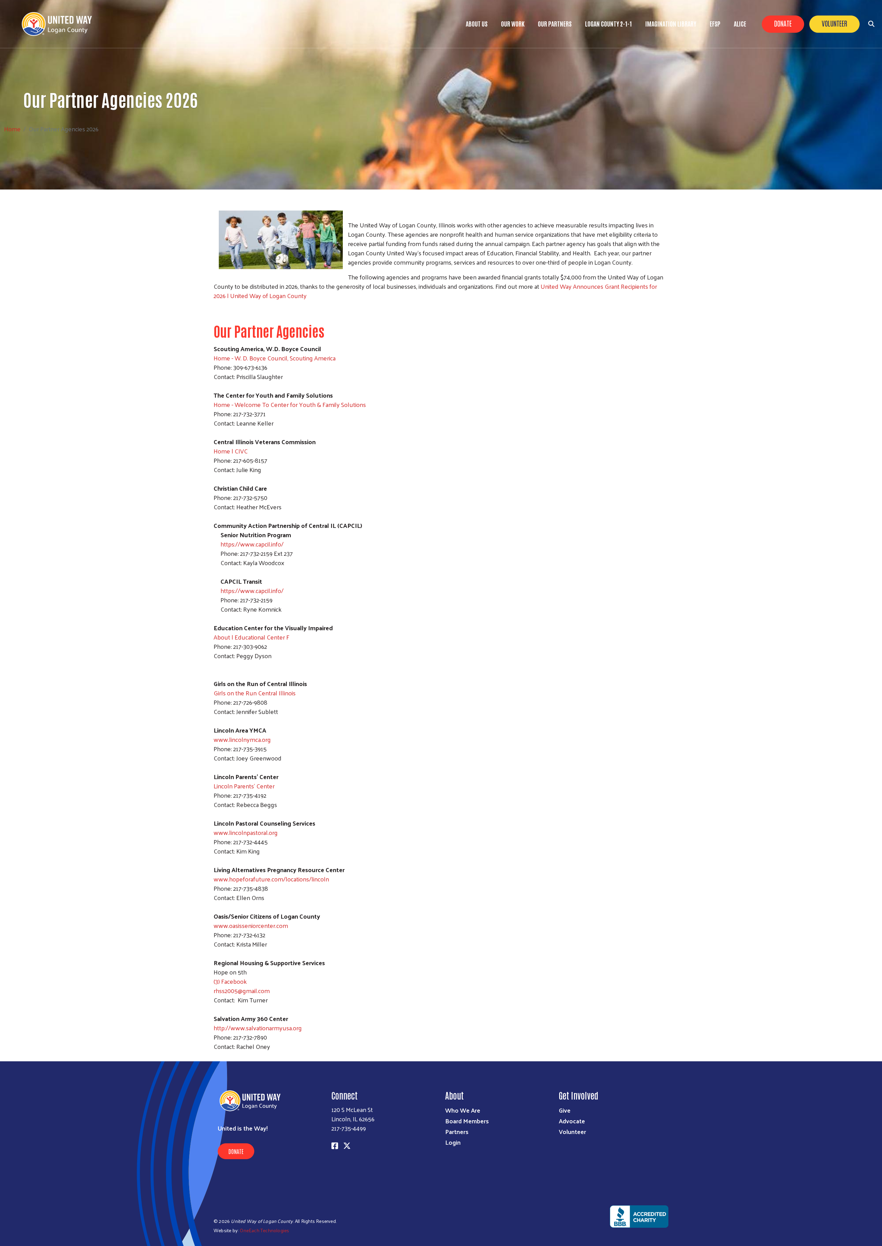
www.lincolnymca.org (242, 739)
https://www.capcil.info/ (252, 544)
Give (565, 1110)
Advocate (572, 1120)
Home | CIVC (231, 451)
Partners (457, 1131)
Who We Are (462, 1110)
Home (12, 128)
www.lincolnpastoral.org (246, 832)
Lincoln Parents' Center (244, 785)
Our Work (512, 23)
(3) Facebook (230, 981)
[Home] (62, 24)
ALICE (740, 23)
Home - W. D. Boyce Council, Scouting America (275, 358)
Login (453, 1142)
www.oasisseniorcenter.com (251, 925)
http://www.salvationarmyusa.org (258, 1027)
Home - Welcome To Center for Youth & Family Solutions (290, 404)
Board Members (467, 1120)
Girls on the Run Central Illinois (255, 692)
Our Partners (555, 23)
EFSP (715, 23)
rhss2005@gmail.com (242, 990)
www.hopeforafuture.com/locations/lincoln (271, 879)
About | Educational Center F (251, 637)
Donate (783, 23)
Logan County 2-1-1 (608, 23)
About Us (477, 23)
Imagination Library (670, 23)
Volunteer (834, 23)
